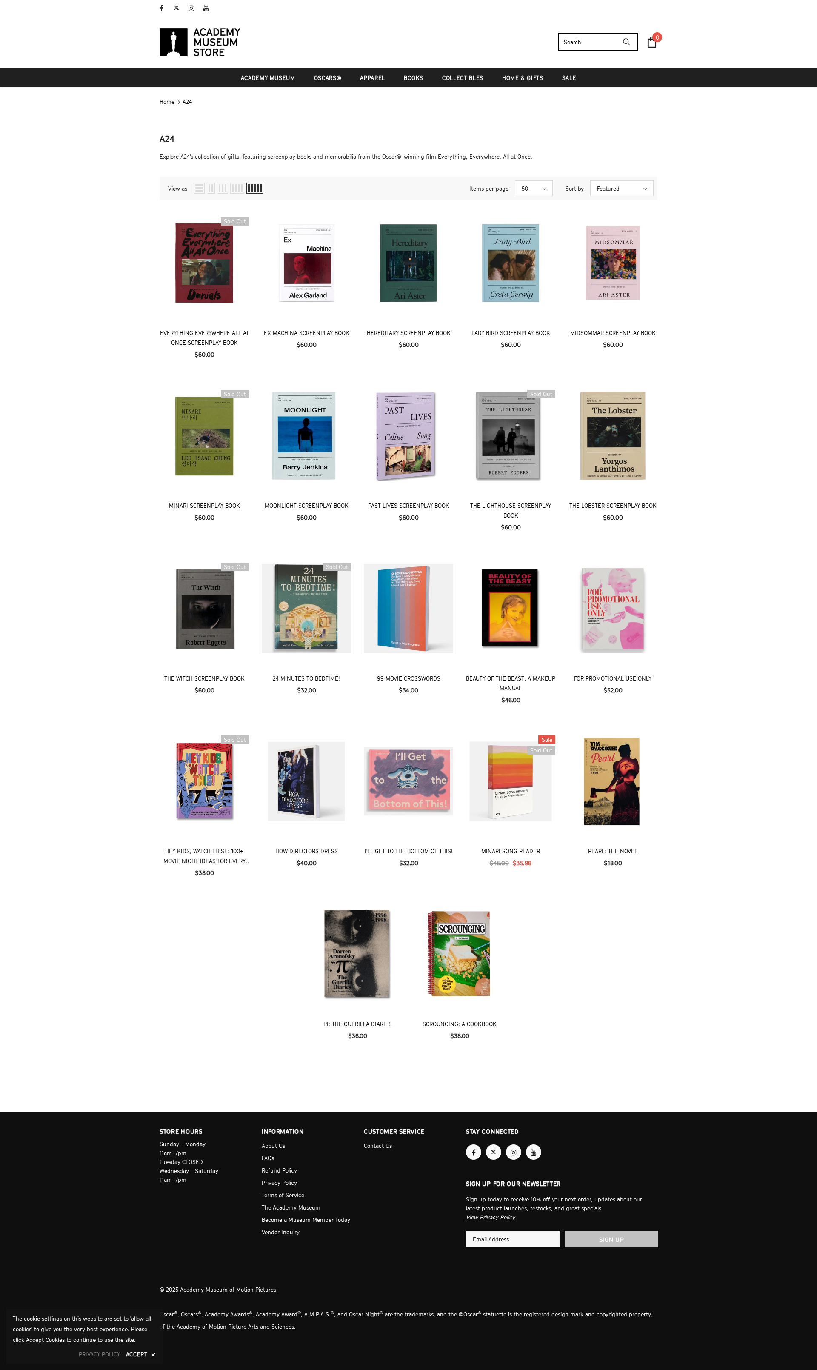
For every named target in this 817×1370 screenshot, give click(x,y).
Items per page (488, 188)
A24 (187, 101)
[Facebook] (165, 8)
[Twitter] (179, 8)
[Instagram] (194, 8)
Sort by (575, 188)
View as (177, 188)
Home (167, 101)
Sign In (648, 7)
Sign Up (611, 1239)
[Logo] (200, 42)
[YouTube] (208, 8)
